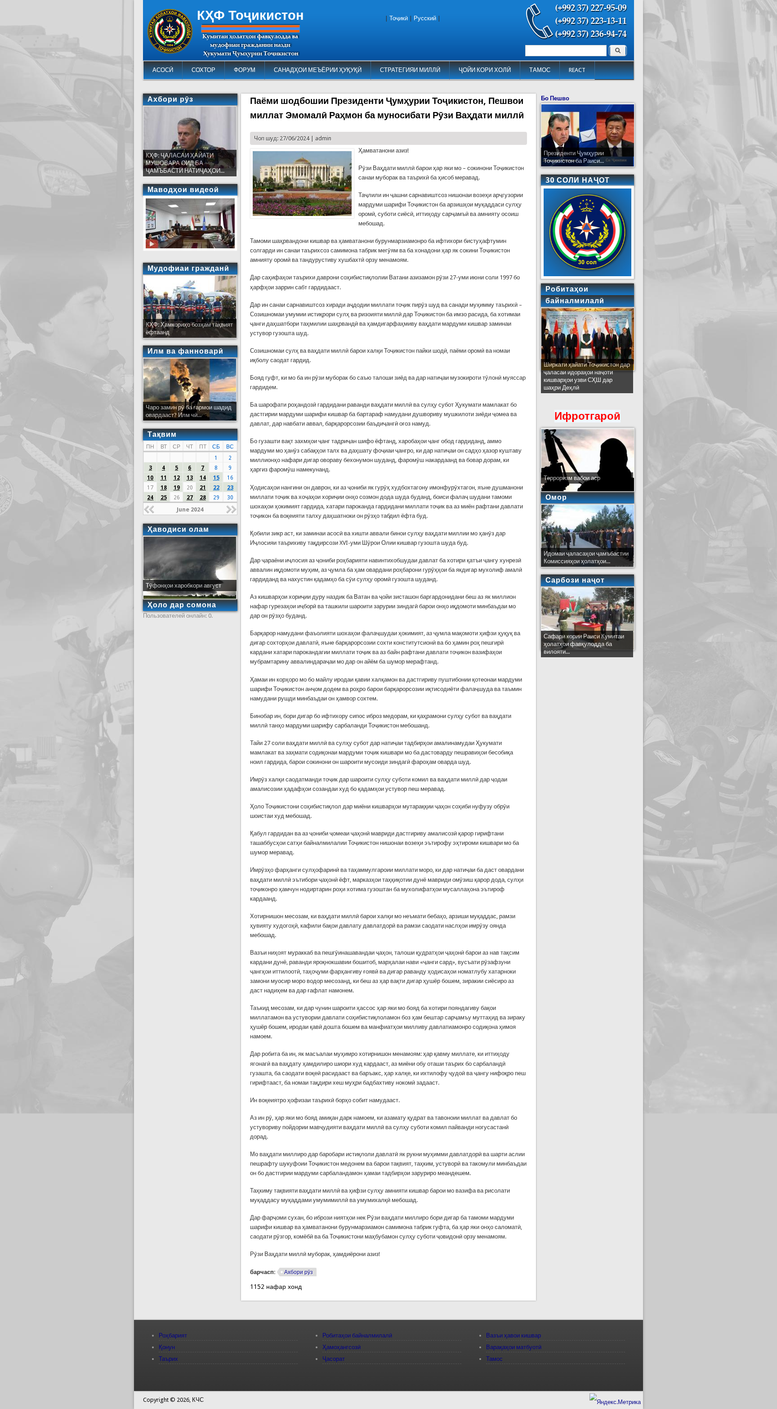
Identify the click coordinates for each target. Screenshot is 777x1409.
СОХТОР (203, 70)
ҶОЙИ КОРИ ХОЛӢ (485, 70)
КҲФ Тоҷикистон (250, 15)
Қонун (167, 1347)
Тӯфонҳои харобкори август (183, 585)
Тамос (494, 1358)
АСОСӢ (162, 70)
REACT (577, 70)
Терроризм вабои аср (572, 478)
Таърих (168, 1358)
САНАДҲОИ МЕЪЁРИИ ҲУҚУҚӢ (318, 70)
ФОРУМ (244, 70)
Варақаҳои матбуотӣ (513, 1347)
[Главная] (169, 51)
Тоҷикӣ (398, 18)
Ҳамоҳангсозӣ (341, 1347)
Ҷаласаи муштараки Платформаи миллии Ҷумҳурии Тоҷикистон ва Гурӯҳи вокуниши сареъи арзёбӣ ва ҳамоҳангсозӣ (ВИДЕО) (586, 380)
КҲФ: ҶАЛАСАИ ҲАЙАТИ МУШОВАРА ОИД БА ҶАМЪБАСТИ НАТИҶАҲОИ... (185, 163)
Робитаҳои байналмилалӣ (357, 1335)
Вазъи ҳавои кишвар (513, 1335)
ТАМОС (539, 70)
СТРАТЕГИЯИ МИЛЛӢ (410, 70)
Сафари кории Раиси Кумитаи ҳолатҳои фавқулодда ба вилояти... (584, 644)
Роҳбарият (173, 1335)
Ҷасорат (333, 1358)
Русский (425, 18)
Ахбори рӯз (298, 1272)
